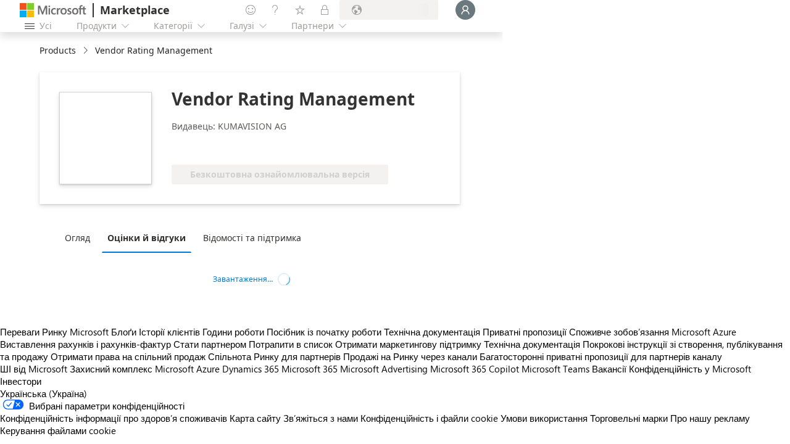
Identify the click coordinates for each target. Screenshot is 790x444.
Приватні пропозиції (525, 332)
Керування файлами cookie (58, 430)
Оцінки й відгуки (146, 238)
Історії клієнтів (169, 332)
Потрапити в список (291, 344)
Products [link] (58, 50)
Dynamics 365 (250, 369)
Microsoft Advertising (384, 369)
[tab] (80, 237)
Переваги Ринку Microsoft (54, 332)
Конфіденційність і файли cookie (429, 418)
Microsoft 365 (309, 369)
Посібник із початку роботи (324, 332)
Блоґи (123, 332)
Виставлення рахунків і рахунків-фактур (85, 344)
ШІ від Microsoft (33, 369)
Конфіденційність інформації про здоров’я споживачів (113, 418)
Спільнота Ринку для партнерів (274, 356)
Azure (208, 369)
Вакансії (609, 369)
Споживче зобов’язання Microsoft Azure (652, 332)
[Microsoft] (53, 10)
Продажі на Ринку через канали (410, 356)
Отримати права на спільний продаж (128, 356)
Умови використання (544, 418)
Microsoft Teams (555, 369)
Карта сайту (255, 418)
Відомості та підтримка (252, 238)
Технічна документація (432, 332)
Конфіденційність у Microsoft (690, 369)
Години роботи (233, 332)
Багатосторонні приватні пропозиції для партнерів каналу (601, 356)
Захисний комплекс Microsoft (132, 369)
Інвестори (20, 381)
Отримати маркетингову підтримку (408, 344)
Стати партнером (209, 344)
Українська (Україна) (43, 393)
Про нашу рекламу (710, 418)
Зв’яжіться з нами (320, 418)
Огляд (77, 238)
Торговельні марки (629, 418)
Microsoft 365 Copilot (474, 369)
